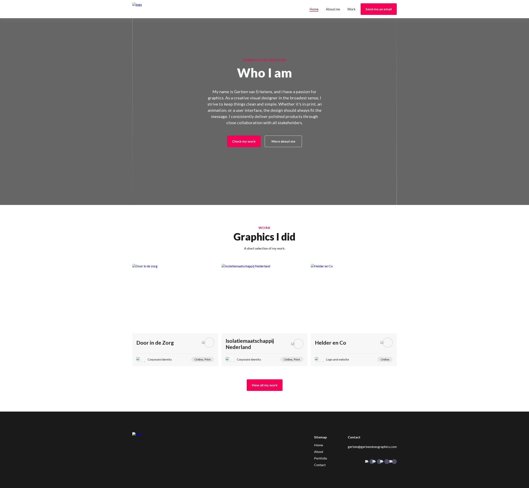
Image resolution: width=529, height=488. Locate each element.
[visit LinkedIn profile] (386, 461)
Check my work (244, 141)
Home (314, 9)
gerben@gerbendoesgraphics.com (372, 447)
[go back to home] (154, 434)
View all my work (265, 385)
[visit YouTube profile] (394, 461)
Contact (320, 465)
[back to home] (156, 9)
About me (333, 9)
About (318, 451)
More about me (283, 141)
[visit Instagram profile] (379, 461)
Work (351, 9)
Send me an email (379, 9)
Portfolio (320, 458)
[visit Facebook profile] (371, 461)
